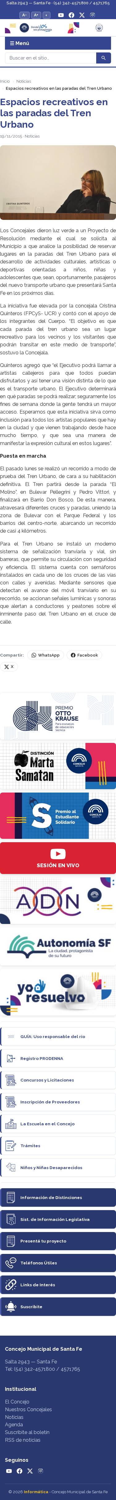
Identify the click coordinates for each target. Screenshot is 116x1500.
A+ (36, 15)
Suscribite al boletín (27, 1432)
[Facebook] (71, 15)
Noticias (23, 81)
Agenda (14, 1425)
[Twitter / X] (82, 15)
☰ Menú (19, 43)
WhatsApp (49, 655)
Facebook (87, 655)
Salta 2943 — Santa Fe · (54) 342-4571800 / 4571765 (58, 3)
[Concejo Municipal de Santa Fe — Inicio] (58, 27)
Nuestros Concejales (28, 1409)
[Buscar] (103, 58)
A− (24, 15)
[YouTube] (61, 15)
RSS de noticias (23, 1440)
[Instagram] (92, 15)
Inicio (5, 81)
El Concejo (17, 1402)
